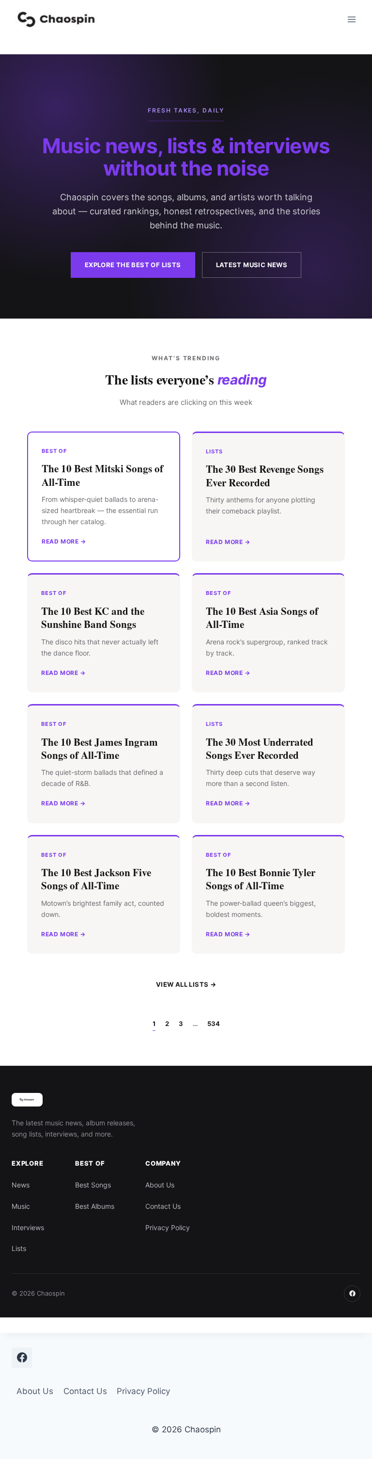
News (21, 1185)
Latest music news (252, 265)
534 (213, 1023)
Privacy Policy (167, 1227)
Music (21, 1206)
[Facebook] (352, 1293)
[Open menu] (351, 19)
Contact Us (163, 1206)
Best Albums (94, 1206)
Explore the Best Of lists (133, 265)
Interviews (28, 1227)
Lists (19, 1248)
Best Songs (93, 1185)
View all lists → (186, 984)
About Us (159, 1185)
